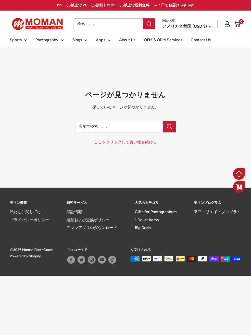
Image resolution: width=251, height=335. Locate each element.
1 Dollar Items (147, 220)
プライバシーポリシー (29, 220)
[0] (237, 24)
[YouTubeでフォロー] (102, 260)
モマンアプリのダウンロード (91, 227)
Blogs (77, 40)
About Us (127, 40)
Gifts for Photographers (155, 211)
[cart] (239, 187)
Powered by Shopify (25, 256)
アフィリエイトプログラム (217, 211)
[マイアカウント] (227, 23)
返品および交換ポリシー (88, 220)
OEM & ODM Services (163, 40)
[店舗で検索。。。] (169, 126)
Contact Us (201, 40)
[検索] (149, 23)
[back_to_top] (239, 174)
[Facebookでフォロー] (71, 260)
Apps (100, 40)
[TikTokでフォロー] (112, 260)
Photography (47, 40)
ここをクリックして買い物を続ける (125, 142)
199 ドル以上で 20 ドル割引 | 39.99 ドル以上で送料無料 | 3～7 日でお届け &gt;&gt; (126, 5)
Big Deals (143, 227)
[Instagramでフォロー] (92, 260)
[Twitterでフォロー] (81, 260)
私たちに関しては (25, 211)
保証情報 (74, 211)
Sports (16, 40)
